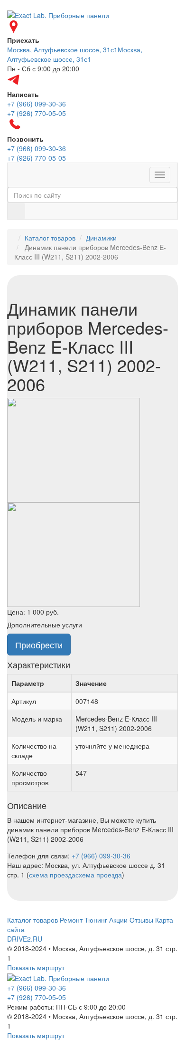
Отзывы (141, 919)
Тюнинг (95, 919)
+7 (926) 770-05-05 (36, 997)
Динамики (101, 237)
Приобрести (39, 644)
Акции (118, 919)
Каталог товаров (50, 237)
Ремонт (71, 919)
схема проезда (52, 874)
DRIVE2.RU (24, 939)
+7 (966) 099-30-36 (101, 855)
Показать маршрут (36, 967)
